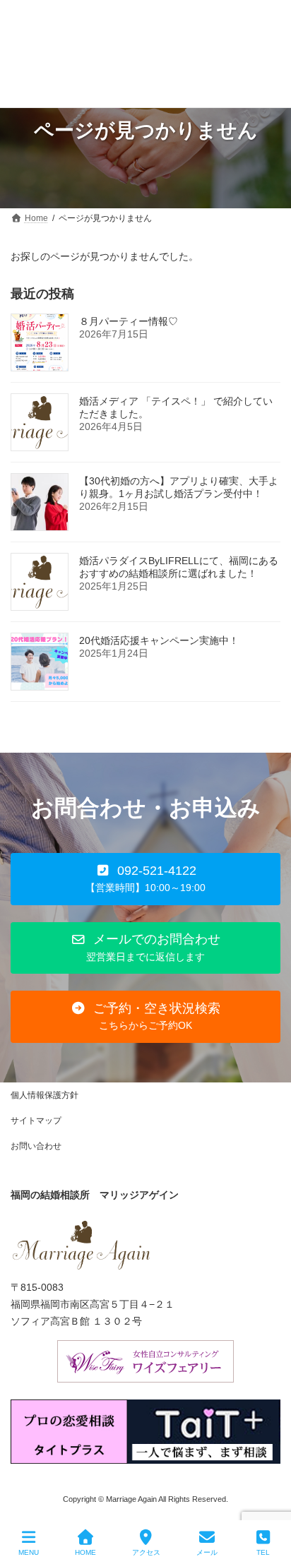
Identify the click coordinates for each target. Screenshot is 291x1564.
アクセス (146, 1552)
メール (207, 1552)
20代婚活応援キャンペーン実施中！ (159, 640)
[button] (145, 879)
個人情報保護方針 (44, 1095)
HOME (85, 1552)
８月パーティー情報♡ (128, 321)
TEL (263, 1552)
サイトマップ (36, 1121)
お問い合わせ (36, 1146)
